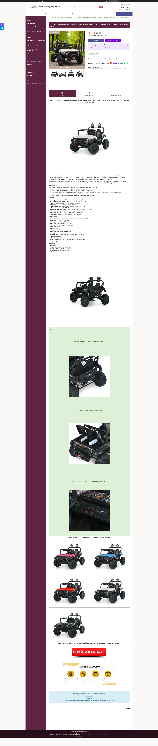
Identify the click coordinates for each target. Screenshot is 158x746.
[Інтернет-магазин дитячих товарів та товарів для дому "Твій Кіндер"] (33, 7)
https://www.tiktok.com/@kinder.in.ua (36, 83)
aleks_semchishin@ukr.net (34, 61)
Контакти (54, 13)
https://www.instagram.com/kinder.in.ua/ (37, 78)
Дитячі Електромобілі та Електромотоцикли (64, 17)
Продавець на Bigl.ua (79, 733)
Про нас (47, 13)
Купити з (110, 40)
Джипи (79, 17)
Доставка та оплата (64, 13)
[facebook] (127, 708)
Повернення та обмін (78, 13)
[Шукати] (101, 7)
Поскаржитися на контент (88, 734)
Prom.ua (87, 731)
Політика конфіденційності (101, 734)
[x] (129, 708)
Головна (29, 13)
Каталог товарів (38, 13)
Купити (96, 40)
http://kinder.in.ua (31, 56)
